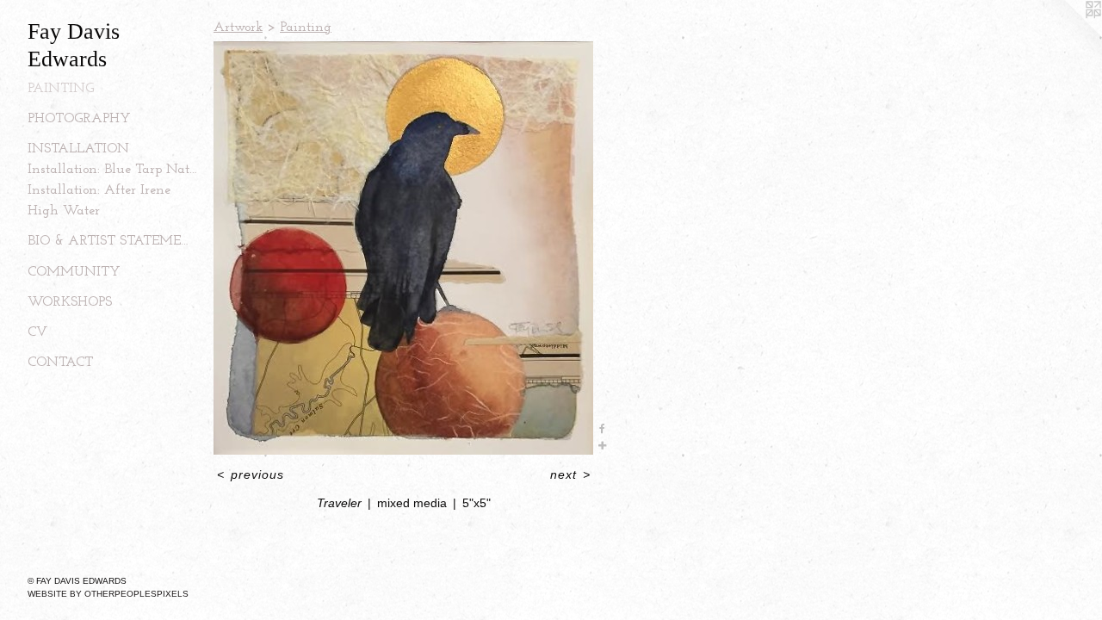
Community (74, 272)
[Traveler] (403, 248)
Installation (78, 149)
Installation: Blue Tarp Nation (114, 170)
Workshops (70, 302)
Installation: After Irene (99, 190)
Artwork (238, 27)
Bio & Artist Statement (114, 241)
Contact (60, 362)
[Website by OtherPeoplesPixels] (1067, 34)
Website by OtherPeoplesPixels (108, 593)
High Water (64, 211)
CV (37, 332)
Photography (79, 119)
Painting (61, 89)
